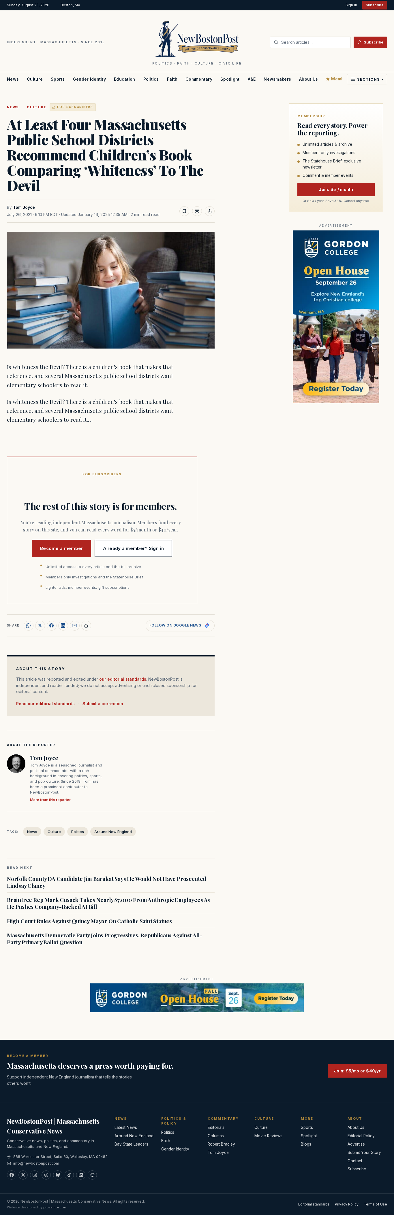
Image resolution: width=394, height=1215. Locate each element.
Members (341, 78)
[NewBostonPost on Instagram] (34, 1175)
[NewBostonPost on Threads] (46, 1175)
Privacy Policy (347, 1204)
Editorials (216, 1127)
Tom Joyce (24, 207)
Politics (151, 79)
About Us (308, 79)
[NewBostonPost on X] (23, 1175)
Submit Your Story (364, 1152)
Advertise (356, 1144)
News (13, 79)
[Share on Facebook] (52, 626)
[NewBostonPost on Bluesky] (57, 1175)
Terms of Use (375, 1204)
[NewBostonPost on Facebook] (11, 1175)
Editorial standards (314, 1204)
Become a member (61, 548)
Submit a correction (102, 703)
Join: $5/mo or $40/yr (357, 1070)
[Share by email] (75, 626)
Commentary (198, 79)
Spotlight (230, 79)
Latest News (126, 1127)
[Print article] (197, 211)
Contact (355, 1161)
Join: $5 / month (336, 189)
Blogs (306, 1144)
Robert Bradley (221, 1144)
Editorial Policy (361, 1135)
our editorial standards (122, 679)
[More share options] (86, 626)
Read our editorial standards (45, 703)
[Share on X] (40, 626)
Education (124, 79)
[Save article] (184, 211)
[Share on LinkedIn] (63, 626)
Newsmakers (277, 79)
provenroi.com (55, 1207)
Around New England (113, 831)
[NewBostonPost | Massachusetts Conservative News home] (197, 38)
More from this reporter (50, 800)
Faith (172, 79)
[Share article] (210, 211)
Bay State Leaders (131, 1144)
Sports (58, 79)
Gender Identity (89, 79)
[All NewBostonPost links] (92, 1175)
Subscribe (375, 5)
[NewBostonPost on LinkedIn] (80, 1175)
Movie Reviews (268, 1135)
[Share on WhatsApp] (28, 626)
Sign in (351, 5)
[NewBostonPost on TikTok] (69, 1175)
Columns (216, 1135)
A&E (252, 79)
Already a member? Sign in (133, 548)
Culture (35, 79)
